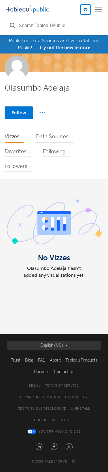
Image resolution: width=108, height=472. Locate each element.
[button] (39, 446)
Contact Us (64, 371)
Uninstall (80, 408)
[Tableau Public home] (27, 9)
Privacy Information (40, 397)
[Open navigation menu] (98, 9)
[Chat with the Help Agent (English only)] (85, 9)
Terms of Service (62, 385)
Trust (15, 360)
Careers (41, 371)
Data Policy (76, 397)
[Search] (11, 25)
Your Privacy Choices (60, 431)
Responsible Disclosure (42, 408)
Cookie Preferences (54, 420)
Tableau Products (81, 360)
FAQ (41, 360)
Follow (19, 113)
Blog (29, 360)
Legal (34, 385)
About (55, 360)
